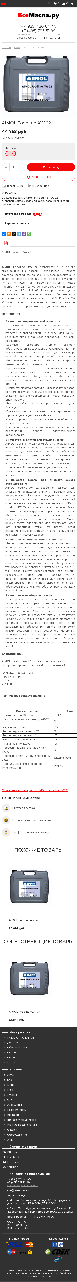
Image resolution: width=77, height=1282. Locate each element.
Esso (10, 1089)
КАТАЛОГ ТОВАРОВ (20, 1037)
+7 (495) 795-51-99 (38, 31)
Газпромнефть (16, 1109)
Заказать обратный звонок (22, 1185)
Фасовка (10, 148)
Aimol (10, 1074)
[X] (14, 234)
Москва (37, 213)
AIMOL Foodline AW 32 (23, 920)
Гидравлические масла (22, 1119)
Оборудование (17, 1134)
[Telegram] (19, 234)
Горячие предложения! (22, 1124)
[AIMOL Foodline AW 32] (38, 887)
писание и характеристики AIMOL (35, 790)
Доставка (13, 1042)
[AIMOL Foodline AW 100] (38, 979)
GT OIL (11, 1099)
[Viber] (24, 234)
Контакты (13, 1062)
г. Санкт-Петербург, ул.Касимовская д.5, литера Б (39, 1208)
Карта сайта (13, 1273)
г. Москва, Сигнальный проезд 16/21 (30, 1200)
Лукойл (12, 1094)
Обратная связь (17, 1047)
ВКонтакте (14, 1152)
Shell (10, 1079)
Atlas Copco (14, 1104)
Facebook (13, 1157)
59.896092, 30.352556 (59, 1211)
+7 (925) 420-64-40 (38, 26)
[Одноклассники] (9, 234)
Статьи (11, 1052)
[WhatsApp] (29, 234)
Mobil (10, 1084)
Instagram (13, 1162)
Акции (11, 1139)
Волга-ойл (13, 1114)
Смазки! (12, 1129)
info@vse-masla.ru (18, 1190)
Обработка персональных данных (48, 1274)
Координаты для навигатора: (27, 1211)
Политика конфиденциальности (39, 1273)
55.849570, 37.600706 (42, 1203)
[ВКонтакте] (4, 234)
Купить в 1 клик (41, 176)
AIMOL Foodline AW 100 (24, 1011)
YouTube (12, 1167)
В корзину (52, 167)
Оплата (11, 1057)
